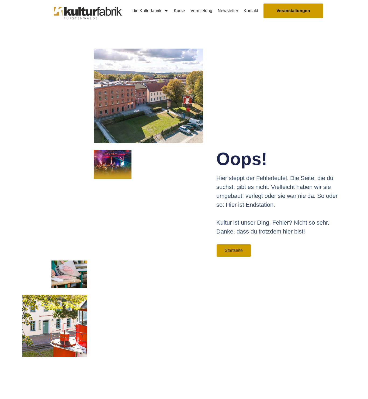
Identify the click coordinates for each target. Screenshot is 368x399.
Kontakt (251, 10)
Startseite (234, 250)
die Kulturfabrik (147, 10)
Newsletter (228, 10)
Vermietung (201, 10)
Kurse (179, 10)
